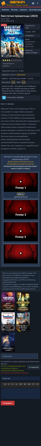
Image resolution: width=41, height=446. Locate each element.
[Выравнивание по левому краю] (21, 384)
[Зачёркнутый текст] (17, 384)
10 (21, 60)
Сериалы (23, 9)
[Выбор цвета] (37, 384)
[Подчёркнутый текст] (12, 384)
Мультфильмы (35, 9)
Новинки (5, 9)
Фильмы (14, 9)
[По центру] (25, 384)
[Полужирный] (5, 384)
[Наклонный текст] (8, 384)
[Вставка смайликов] (33, 384)
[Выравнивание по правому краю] (29, 384)
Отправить (7, 403)
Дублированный (20, 195)
